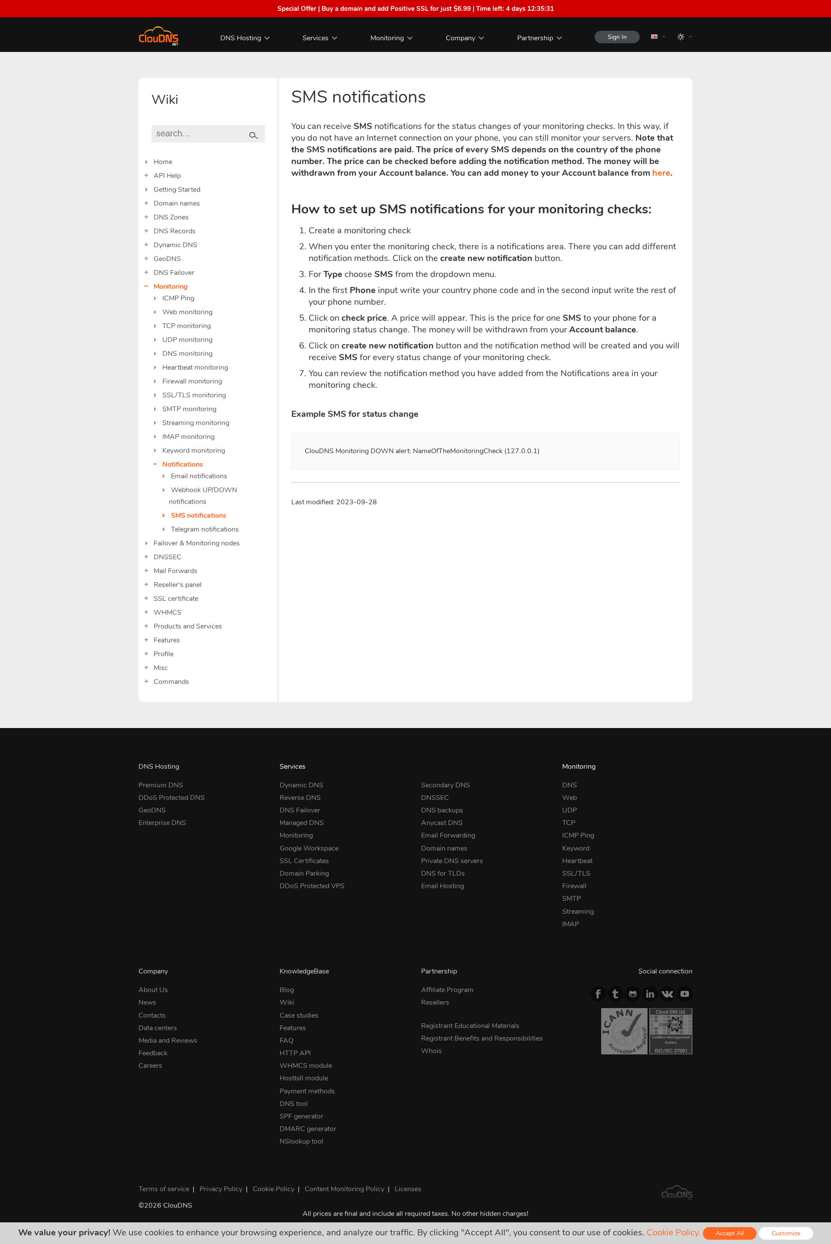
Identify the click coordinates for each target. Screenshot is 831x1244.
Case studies (299, 1015)
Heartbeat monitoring (195, 367)
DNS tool (294, 1104)
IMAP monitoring (188, 437)
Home (163, 162)
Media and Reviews (167, 1040)
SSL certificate (176, 598)
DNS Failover (174, 272)
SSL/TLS (576, 873)
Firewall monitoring (192, 381)
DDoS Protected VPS (312, 886)
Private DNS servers (452, 861)
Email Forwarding (448, 835)
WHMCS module (306, 1065)
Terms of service (163, 1189)
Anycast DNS (442, 823)
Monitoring (387, 38)
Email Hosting (442, 886)
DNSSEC (167, 557)
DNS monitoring (187, 353)
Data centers (157, 1028)
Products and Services (188, 626)
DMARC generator (308, 1129)
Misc (161, 668)
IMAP (570, 924)
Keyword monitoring (193, 450)
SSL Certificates (304, 861)
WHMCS (167, 612)
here (661, 173)
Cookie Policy (273, 1189)
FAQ (286, 1040)
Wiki (287, 1002)
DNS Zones (171, 217)
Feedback (152, 1053)
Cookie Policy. (674, 1232)
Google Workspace (309, 848)
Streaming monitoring (195, 423)
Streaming (578, 911)
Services (316, 38)
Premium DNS (160, 785)
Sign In (617, 37)
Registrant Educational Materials (470, 1026)
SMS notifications (198, 515)
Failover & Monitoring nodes (197, 543)
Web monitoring (187, 312)
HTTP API (295, 1053)
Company (460, 38)
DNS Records (175, 231)
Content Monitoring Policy (344, 1189)
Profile (164, 654)
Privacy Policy (221, 1189)
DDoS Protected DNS (171, 797)
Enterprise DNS (162, 823)
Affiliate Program (447, 990)
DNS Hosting (240, 38)
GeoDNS (167, 259)
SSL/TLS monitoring (194, 395)
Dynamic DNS (175, 245)
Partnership (535, 38)
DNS (569, 785)
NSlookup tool (301, 1141)
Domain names (177, 203)
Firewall (574, 886)
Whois (431, 1051)
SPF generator (301, 1116)
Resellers (435, 1002)
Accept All (730, 1233)
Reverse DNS (300, 797)
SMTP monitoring (189, 409)
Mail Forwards (175, 571)
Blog (287, 990)
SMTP (571, 898)
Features (167, 640)
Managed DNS (302, 823)
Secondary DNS (445, 785)
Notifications (182, 464)
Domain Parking (304, 873)
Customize (786, 1233)
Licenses (408, 1189)
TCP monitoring (186, 326)
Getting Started (177, 189)
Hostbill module (304, 1078)
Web (569, 797)
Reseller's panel (178, 585)
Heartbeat (577, 861)
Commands (171, 681)
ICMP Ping (178, 298)
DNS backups (442, 810)
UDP (569, 810)
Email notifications (199, 476)
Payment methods (307, 1091)
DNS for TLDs (443, 873)
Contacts (152, 1015)
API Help (167, 175)
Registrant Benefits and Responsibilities (482, 1038)
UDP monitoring (187, 340)
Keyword (575, 848)
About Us (153, 990)
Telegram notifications (205, 529)
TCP (568, 823)
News (147, 1002)
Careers (150, 1065)
